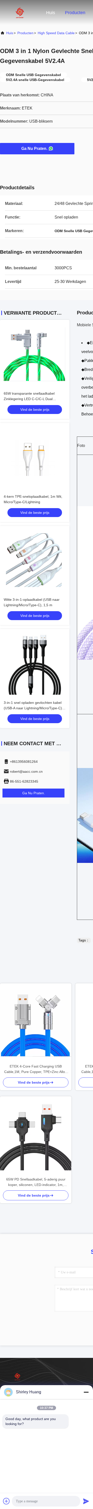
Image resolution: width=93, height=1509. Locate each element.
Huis (50, 12)
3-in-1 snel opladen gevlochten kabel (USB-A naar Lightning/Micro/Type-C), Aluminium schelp (33, 708)
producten (25, 33)
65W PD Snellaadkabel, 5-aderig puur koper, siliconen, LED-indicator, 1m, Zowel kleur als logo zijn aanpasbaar (35, 1182)
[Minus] (86, 1392)
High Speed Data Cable (56, 33)
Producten (75, 12)
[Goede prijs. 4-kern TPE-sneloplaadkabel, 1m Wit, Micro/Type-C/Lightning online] (35, 458)
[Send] (86, 1501)
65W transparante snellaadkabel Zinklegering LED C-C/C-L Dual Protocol (29, 398)
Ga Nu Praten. (34, 148)
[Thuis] (19, 12)
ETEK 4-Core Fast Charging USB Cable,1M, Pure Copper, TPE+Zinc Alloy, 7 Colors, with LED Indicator (35, 1069)
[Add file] (6, 1501)
